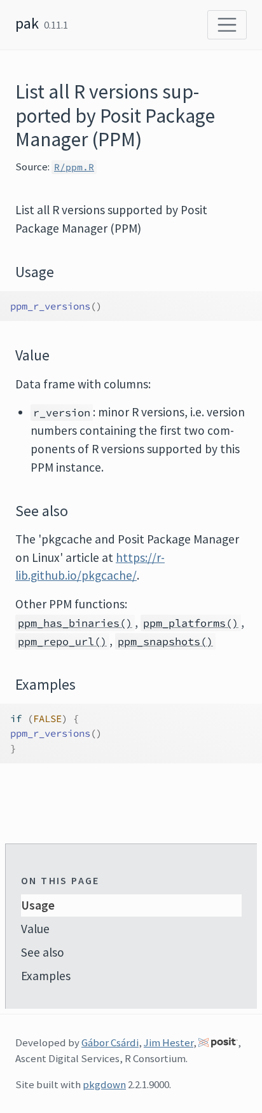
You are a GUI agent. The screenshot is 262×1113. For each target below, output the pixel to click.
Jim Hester (168, 1042)
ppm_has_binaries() (75, 623)
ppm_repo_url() (62, 641)
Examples (46, 975)
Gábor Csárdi (110, 1042)
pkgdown (104, 1084)
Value (35, 928)
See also (42, 952)
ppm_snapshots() (165, 641)
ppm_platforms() (190, 623)
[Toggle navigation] (227, 24)
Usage (38, 905)
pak (27, 23)
